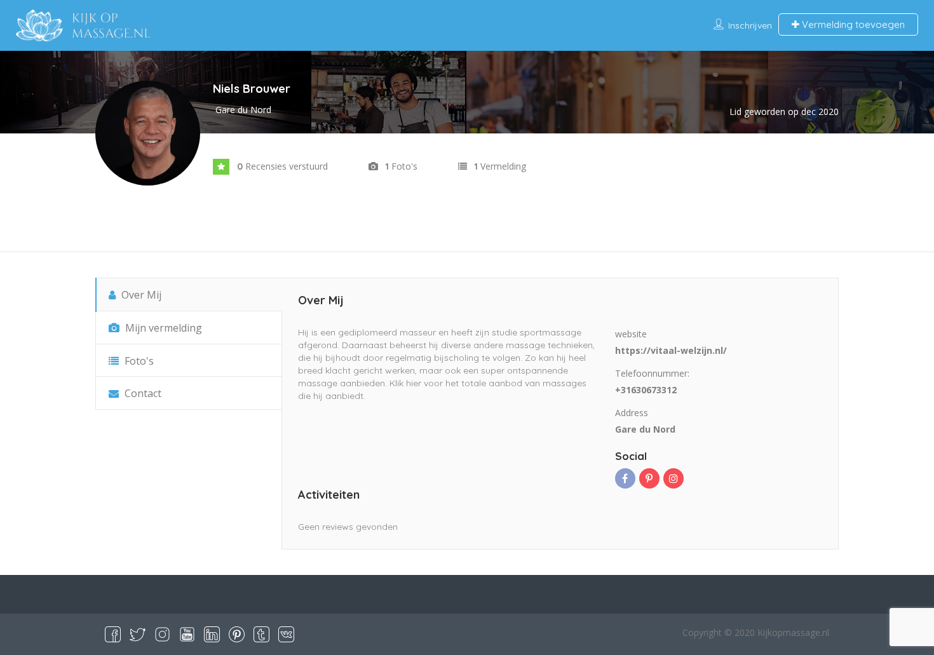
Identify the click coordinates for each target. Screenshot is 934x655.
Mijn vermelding (162, 328)
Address (631, 413)
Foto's (138, 361)
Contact (141, 393)
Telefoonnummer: (652, 373)
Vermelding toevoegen (852, 24)
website (631, 334)
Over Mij (140, 295)
